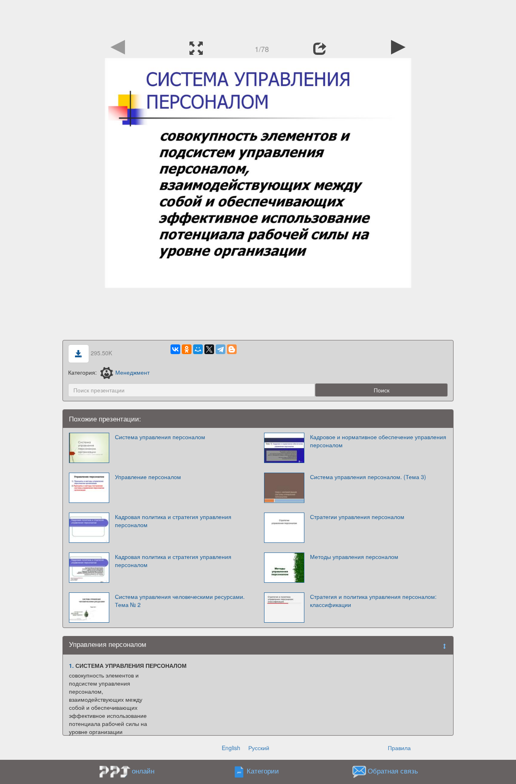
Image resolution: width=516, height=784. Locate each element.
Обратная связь (393, 771)
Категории (263, 771)
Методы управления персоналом (354, 557)
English (231, 748)
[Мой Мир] (198, 349)
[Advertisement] (258, 18)
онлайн (143, 771)
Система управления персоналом (160, 437)
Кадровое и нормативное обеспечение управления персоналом (378, 441)
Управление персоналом (148, 477)
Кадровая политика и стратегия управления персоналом (173, 521)
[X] (209, 349)
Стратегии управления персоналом (357, 517)
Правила (399, 748)
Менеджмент (132, 372)
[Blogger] (232, 349)
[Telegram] (220, 349)
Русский (258, 748)
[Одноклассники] (186, 349)
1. (71, 665)
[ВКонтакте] (175, 349)
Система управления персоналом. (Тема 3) (368, 477)
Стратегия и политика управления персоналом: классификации (373, 600)
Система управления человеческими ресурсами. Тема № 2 (180, 600)
